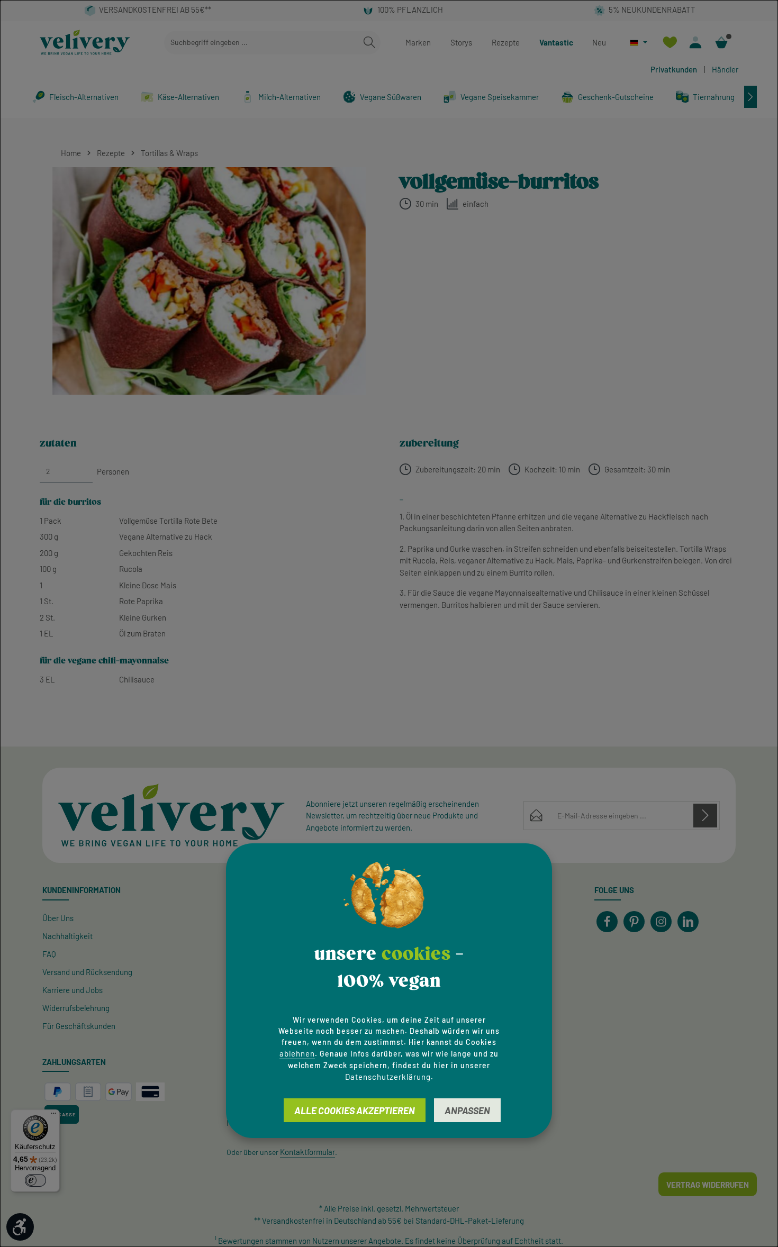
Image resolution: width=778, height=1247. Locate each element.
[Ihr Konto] (696, 42)
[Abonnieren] (705, 815)
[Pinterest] (634, 921)
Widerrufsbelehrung (76, 1008)
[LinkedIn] (688, 921)
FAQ (49, 954)
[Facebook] (607, 921)
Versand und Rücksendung (87, 972)
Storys (461, 42)
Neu (599, 42)
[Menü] (53, 1115)
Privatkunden (673, 69)
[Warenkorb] (722, 42)
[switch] (35, 1180)
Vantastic (556, 42)
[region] (209, 281)
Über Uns (58, 918)
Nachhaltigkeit (67, 936)
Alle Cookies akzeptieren (354, 1110)
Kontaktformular (307, 1152)
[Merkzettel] (670, 42)
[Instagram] (661, 921)
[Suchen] (369, 42)
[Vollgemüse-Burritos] (209, 281)
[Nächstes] (750, 97)
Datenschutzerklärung (388, 1076)
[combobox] (261, 42)
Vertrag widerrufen (707, 1184)
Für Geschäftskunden (78, 1026)
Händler (725, 69)
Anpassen (467, 1110)
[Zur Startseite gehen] (85, 42)
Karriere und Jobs (72, 990)
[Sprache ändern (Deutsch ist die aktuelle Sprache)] (638, 42)
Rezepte (506, 42)
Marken (418, 42)
